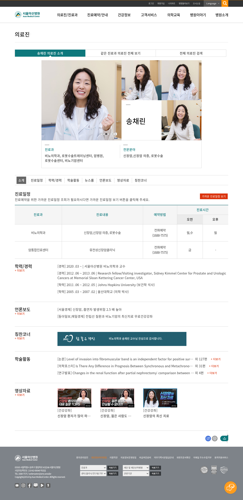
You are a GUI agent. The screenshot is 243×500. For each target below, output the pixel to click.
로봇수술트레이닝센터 (77, 155)
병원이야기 (198, 14)
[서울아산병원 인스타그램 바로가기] (23, 485)
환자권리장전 (82, 457)
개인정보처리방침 (99, 457)
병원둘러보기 (184, 3)
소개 (21, 180)
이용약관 (114, 457)
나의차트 (171, 3)
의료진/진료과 (67, 14)
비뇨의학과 (52, 155)
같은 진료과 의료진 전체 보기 (121, 53)
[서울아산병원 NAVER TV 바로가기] (42, 485)
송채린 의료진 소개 (50, 53)
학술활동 (73, 180)
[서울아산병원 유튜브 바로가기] (17, 485)
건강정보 (124, 14)
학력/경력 (55, 180)
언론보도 (105, 180)
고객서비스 (149, 14)
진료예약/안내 (97, 14)
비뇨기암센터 (74, 160)
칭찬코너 (141, 180)
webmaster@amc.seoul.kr (40, 473)
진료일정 (37, 180)
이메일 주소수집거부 (202, 457)
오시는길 (196, 3)
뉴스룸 (89, 180)
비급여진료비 (145, 457)
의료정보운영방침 (128, 457)
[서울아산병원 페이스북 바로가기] (29, 485)
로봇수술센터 (54, 160)
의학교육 (173, 14)
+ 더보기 (20, 270)
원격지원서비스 (221, 457)
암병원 (98, 155)
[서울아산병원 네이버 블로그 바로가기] (35, 485)
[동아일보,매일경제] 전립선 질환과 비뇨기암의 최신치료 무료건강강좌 (105, 316)
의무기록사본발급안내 (164, 457)
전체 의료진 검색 (191, 53)
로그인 (151, 3)
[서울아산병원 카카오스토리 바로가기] (48, 485)
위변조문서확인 (183, 457)
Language (211, 3)
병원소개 (221, 14)
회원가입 (161, 3)
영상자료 (123, 180)
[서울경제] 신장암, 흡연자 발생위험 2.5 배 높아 (89, 309)
